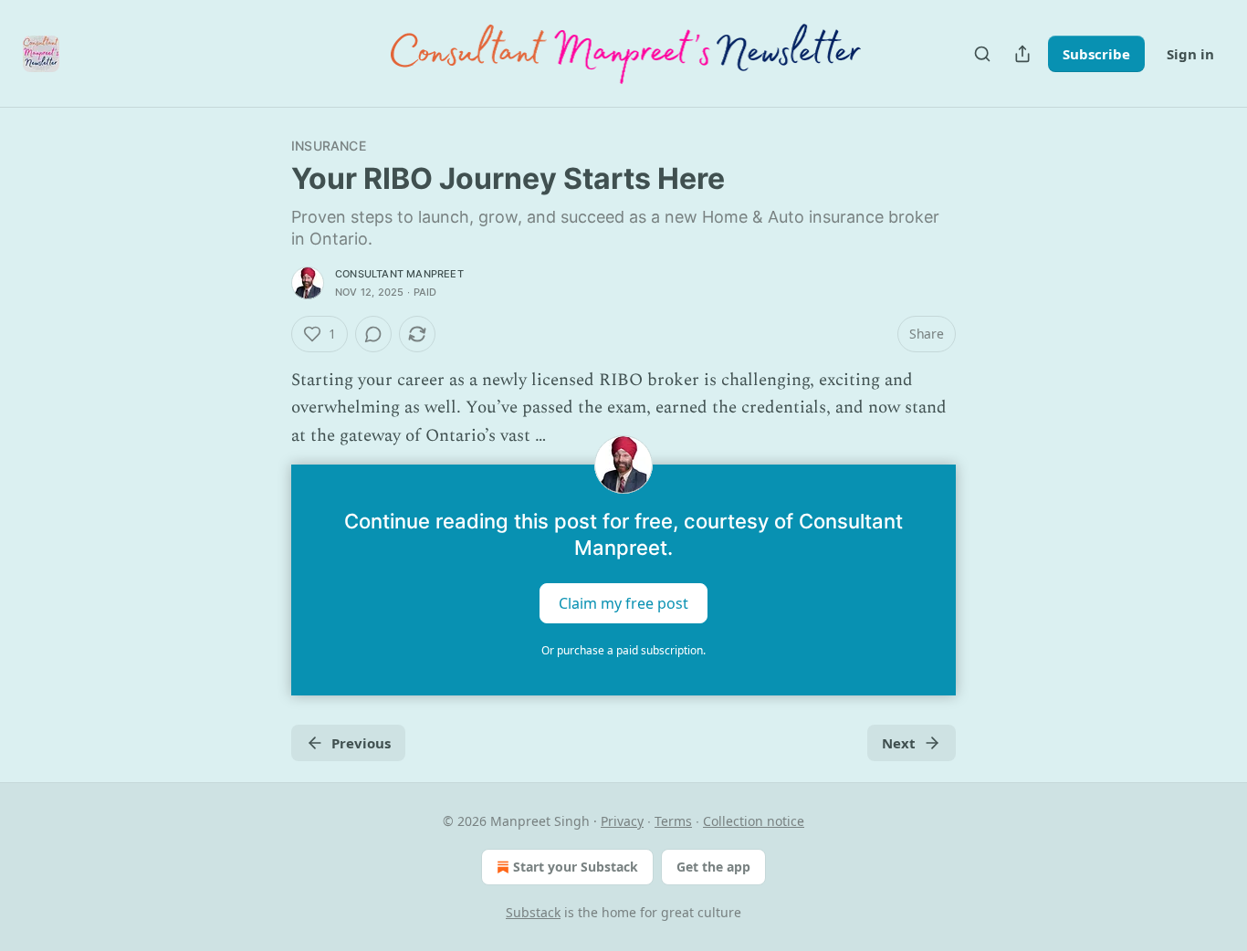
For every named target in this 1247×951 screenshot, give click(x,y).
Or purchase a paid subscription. (623, 650)
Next (899, 743)
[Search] (982, 54)
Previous (361, 743)
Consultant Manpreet (399, 273)
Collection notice (753, 821)
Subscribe (1096, 54)
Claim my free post (623, 603)
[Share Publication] (1022, 54)
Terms (673, 821)
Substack (533, 912)
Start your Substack (575, 866)
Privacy (622, 821)
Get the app (713, 866)
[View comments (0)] (373, 334)
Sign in (1190, 54)
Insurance (328, 145)
